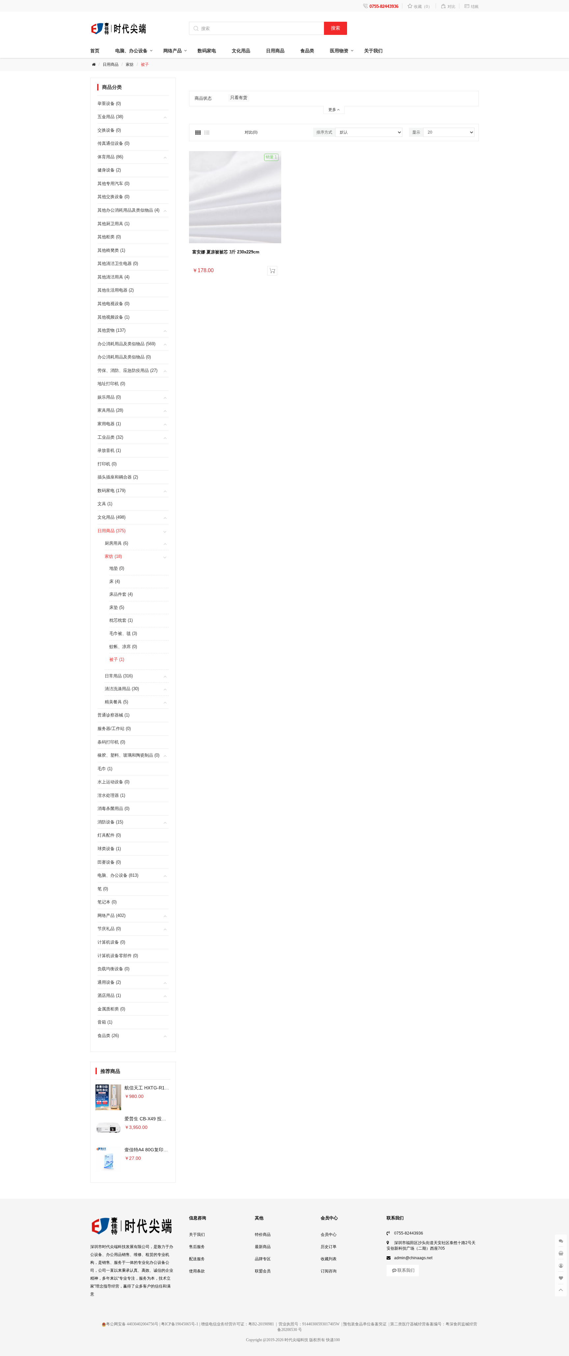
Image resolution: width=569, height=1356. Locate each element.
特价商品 (263, 1234)
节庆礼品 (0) (109, 928)
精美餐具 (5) (116, 701)
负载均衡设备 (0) (113, 968)
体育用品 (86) (110, 156)
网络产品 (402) (111, 915)
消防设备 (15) (110, 822)
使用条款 (197, 1271)
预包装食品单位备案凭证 (365, 1324)
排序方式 (324, 132)
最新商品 (263, 1246)
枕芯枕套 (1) (121, 620)
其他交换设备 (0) (113, 196)
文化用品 (241, 50)
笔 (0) (102, 888)
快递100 (333, 1340)
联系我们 (406, 1270)
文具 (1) (104, 503)
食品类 (307, 50)
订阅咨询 (329, 1271)
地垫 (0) (116, 568)
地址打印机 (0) (111, 383)
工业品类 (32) (110, 437)
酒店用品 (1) (109, 995)
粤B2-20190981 (261, 1324)
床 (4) (114, 581)
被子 (145, 64)
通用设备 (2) (109, 982)
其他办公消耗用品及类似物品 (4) (128, 210)
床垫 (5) (116, 607)
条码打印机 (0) (111, 742)
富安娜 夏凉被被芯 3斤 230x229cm (225, 251)
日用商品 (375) (111, 530)
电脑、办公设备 (131, 50)
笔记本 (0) (107, 902)
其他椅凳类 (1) (111, 250)
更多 (332, 109)
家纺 (130, 64)
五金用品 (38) (110, 116)
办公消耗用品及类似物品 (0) (124, 356)
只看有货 (238, 97)
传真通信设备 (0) (113, 143)
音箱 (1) (104, 1022)
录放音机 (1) (109, 450)
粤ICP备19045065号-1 (179, 1324)
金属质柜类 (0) (111, 1008)
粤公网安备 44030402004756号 (132, 1324)
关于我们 (373, 50)
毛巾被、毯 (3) (123, 633)
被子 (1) (116, 659)
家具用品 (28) (110, 410)
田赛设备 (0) (109, 862)
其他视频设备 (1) (113, 317)
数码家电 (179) (111, 490)
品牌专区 (263, 1259)
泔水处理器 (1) (111, 795)
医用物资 (339, 50)
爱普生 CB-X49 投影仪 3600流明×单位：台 (168, 1118)
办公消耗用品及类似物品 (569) (126, 343)
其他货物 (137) (111, 330)
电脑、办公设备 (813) (117, 875)
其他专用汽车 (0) (113, 183)
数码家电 (207, 50)
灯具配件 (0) (109, 835)
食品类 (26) (108, 1035)
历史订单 (329, 1246)
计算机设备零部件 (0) (117, 955)
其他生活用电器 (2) (115, 290)
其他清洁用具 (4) (113, 276)
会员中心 (329, 1234)
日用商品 (275, 50)
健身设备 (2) (109, 170)
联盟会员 (263, 1271)
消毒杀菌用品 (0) (113, 808)
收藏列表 (329, 1259)
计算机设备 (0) (111, 942)
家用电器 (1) (109, 423)
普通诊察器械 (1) (113, 715)
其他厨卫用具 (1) (113, 223)
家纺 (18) (113, 556)
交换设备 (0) (109, 130)
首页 (94, 50)
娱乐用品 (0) (109, 397)
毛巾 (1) (104, 768)
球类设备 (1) (109, 848)
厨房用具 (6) (116, 543)
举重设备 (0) (109, 103)
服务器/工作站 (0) (114, 728)
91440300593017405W (320, 1324)
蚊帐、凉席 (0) (123, 646)
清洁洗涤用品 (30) (122, 688)
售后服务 (197, 1246)
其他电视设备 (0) (113, 303)
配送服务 (197, 1259)
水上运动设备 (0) (113, 781)
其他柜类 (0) (109, 236)
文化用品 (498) (111, 517)
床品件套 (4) (121, 594)
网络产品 (172, 50)
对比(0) (251, 132)
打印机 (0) (107, 463)
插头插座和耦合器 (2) (117, 477)
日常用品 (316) (119, 675)
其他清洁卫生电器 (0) (117, 263)
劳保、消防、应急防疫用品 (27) (127, 370)
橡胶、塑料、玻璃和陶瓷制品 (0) (128, 755)
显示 (416, 132)
